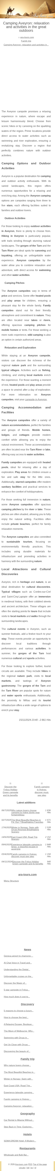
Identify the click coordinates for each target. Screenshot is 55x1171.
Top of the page (40, 1164)
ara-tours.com (27, 37)
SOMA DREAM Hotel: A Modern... (20, 1141)
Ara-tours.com (21, 1164)
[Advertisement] (27, 75)
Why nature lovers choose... (17, 1065)
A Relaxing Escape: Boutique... (18, 1024)
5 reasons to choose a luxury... (18, 1010)
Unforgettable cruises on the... (18, 976)
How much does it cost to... (17, 996)
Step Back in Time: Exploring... (18, 1127)
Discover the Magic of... (15, 983)
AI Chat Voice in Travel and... (18, 963)
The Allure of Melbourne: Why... (19, 1031)
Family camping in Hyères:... (17, 1099)
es (32, 1168)
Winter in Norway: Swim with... (18, 1079)
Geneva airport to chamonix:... (18, 956)
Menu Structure (11, 881)
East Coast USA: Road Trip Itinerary (24, 838)
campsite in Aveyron (36, 399)
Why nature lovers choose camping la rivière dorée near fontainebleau (25, 812)
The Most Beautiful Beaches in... (19, 1072)
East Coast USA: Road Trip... (18, 1085)
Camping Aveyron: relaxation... (18, 1106)
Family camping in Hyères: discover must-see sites (42, 790)
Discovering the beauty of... (17, 1051)
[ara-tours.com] (27, 9)
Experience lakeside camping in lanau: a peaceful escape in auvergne (26, 846)
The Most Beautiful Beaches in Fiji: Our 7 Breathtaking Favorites (27, 821)
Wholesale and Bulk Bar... (16, 1155)
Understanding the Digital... (17, 969)
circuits (22, 1168)
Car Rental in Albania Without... (19, 1120)
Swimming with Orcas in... (16, 1037)
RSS (30, 1164)
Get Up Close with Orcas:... (17, 1044)
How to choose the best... (16, 1017)
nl (35, 1168)
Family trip (26, 41)
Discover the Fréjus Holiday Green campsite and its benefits (10, 790)
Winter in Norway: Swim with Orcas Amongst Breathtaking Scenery (25, 829)
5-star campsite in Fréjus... (17, 990)
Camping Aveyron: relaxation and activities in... (26, 44)
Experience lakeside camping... (19, 1092)
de (28, 1168)
